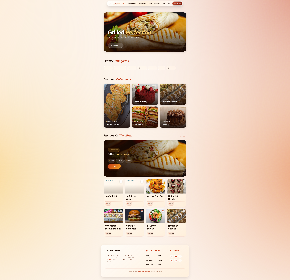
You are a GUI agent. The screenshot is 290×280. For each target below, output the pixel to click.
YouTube (109, 259)
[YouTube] (176, 256)
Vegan (150, 3)
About (169, 3)
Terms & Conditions (160, 261)
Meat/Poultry (142, 3)
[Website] (171, 256)
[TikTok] (171, 260)
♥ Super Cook (177, 3)
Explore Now (115, 45)
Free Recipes (149, 260)
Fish (162, 68)
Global (164, 3)
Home (147, 255)
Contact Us (161, 258)
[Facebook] (180, 260)
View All (182, 136)
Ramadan (132, 68)
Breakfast (172, 68)
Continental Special (131, 3)
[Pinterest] (180, 256)
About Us (148, 258)
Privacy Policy (149, 264)
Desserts (153, 68)
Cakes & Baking (120, 68)
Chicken (109, 68)
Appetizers (157, 3)
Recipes (160, 255)
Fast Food (143, 68)
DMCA (159, 264)
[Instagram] (176, 260)
